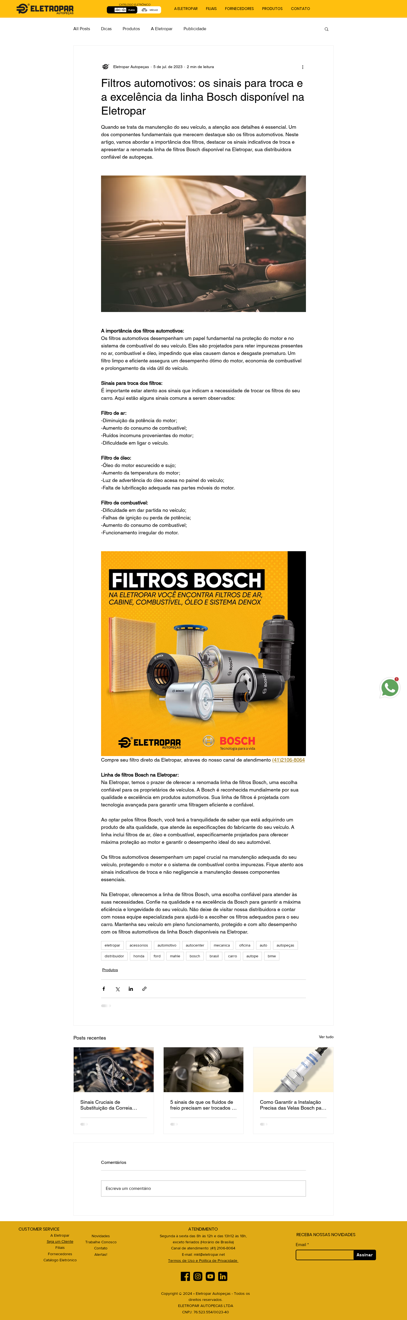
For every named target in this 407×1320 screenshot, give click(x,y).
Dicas (106, 28)
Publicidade (195, 28)
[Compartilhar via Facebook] (103, 988)
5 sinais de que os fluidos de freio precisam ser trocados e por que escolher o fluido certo (202, 1105)
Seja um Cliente (60, 1241)
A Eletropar (161, 28)
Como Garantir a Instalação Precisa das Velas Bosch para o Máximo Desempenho (293, 1105)
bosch (195, 956)
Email (301, 1244)
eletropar (112, 945)
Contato (100, 1248)
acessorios (139, 945)
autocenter (195, 945)
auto (263, 945)
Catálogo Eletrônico (60, 1260)
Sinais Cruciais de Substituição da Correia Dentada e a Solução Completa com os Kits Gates (111, 1105)
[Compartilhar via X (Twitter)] (117, 988)
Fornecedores (60, 1254)
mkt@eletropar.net (209, 1254)
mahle (175, 956)
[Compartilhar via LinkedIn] (130, 988)
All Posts (81, 28)
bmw (272, 956)
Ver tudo (326, 1037)
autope (252, 956)
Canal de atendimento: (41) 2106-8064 (203, 1248)
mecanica (222, 945)
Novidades (101, 1236)
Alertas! (100, 1254)
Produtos (131, 28)
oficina (244, 945)
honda (138, 956)
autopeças (285, 945)
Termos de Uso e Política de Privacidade (203, 1260)
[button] (326, 29)
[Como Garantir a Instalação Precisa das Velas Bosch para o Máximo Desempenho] (293, 1069)
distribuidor (114, 956)
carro (232, 956)
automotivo (167, 945)
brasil (214, 956)
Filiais (60, 1247)
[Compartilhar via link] (144, 988)
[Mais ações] (302, 66)
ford (157, 956)
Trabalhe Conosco (101, 1242)
